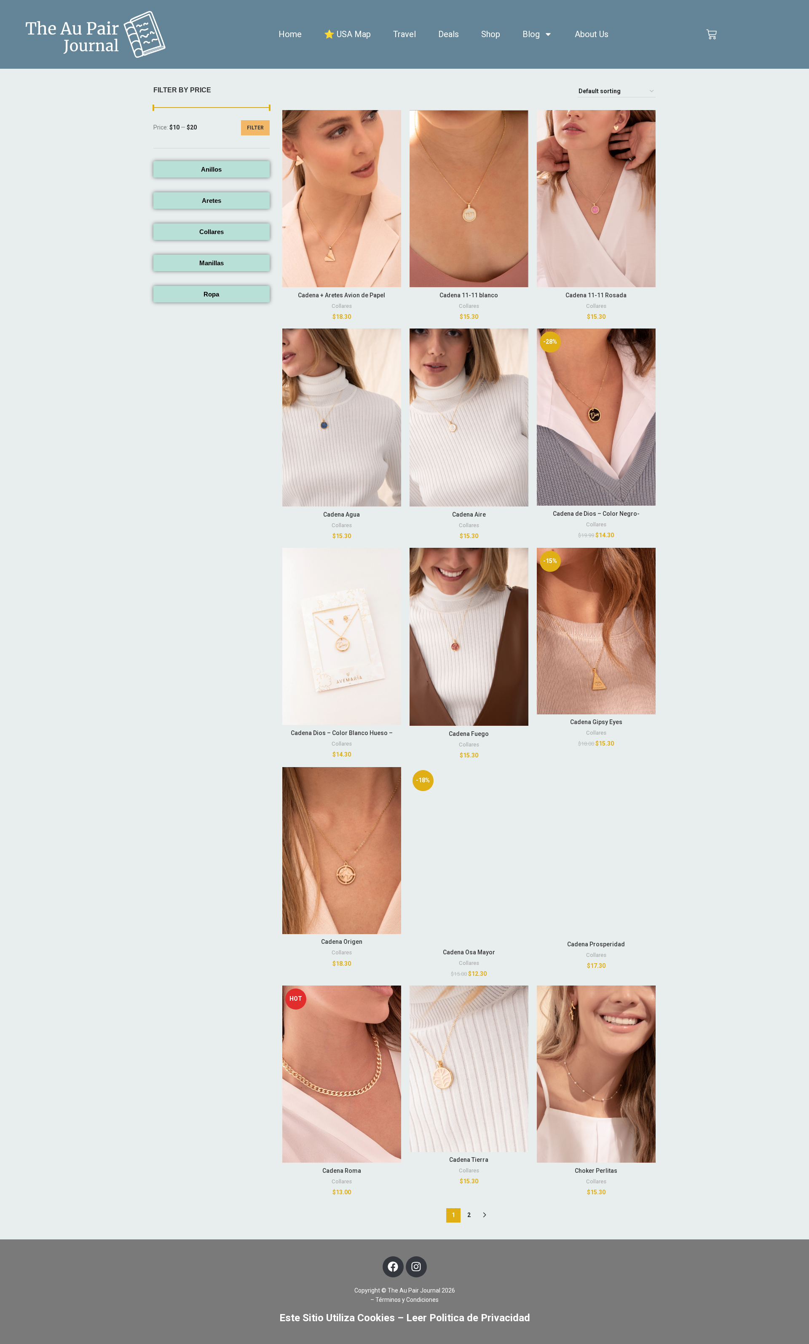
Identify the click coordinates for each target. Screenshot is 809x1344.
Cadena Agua (341, 514)
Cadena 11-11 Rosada (596, 295)
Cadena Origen (341, 941)
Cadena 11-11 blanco (468, 295)
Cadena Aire (469, 514)
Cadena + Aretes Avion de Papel (341, 295)
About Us (591, 34)
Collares (342, 306)
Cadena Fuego (469, 733)
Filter (255, 128)
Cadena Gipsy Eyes (596, 722)
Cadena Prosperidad (596, 944)
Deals (448, 34)
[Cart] (711, 34)
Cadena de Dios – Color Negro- (596, 513)
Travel (404, 34)
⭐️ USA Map (347, 34)
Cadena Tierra (468, 1159)
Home (290, 34)
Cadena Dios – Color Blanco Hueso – (342, 733)
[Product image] (341, 199)
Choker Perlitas (596, 1170)
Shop (490, 34)
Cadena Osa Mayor (469, 952)
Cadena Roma (341, 1170)
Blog (531, 34)
